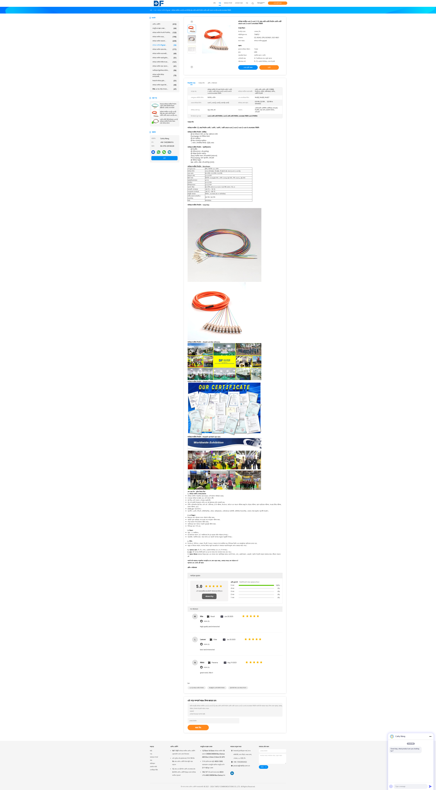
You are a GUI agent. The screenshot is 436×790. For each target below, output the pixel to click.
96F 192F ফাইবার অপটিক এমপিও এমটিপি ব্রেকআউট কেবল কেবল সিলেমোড (183, 752)
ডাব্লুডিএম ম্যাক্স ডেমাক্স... (164, 28)
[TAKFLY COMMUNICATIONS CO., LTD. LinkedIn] (232, 773)
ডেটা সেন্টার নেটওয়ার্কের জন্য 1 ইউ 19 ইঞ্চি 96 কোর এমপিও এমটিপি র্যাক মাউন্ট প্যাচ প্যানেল (183, 761)
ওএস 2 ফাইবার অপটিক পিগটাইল (197, 688)
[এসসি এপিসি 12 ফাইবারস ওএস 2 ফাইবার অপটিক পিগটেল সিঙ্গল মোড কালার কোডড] (155, 121)
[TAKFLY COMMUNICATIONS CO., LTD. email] (153, 152)
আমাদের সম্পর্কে (154, 757)
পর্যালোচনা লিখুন (209, 596)
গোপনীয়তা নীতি (154, 770)
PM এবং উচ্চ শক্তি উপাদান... (164, 89)
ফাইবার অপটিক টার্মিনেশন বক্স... (164, 62)
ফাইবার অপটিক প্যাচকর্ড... (164, 41)
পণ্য (151, 754)
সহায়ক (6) (206, 644)
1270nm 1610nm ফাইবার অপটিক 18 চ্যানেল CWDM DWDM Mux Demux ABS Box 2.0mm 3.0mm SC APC (213, 754)
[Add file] (391, 786)
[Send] (430, 786)
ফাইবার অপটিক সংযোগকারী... (164, 54)
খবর (151, 760)
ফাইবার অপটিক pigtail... (164, 45)
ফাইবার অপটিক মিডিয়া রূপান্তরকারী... (164, 75)
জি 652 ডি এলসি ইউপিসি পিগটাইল (217, 688)
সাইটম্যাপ (152, 763)
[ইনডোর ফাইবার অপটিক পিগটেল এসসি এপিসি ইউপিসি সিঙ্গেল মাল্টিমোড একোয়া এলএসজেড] (155, 106)
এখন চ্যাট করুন (278, 3)
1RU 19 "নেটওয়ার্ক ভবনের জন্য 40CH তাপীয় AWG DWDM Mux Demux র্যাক (213, 773)
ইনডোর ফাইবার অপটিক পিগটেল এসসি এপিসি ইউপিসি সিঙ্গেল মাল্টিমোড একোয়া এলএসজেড (168, 105)
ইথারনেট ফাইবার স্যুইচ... (164, 81)
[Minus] (430, 736)
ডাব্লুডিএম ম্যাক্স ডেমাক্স (206, 746)
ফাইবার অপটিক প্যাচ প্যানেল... (164, 66)
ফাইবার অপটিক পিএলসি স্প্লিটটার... (164, 33)
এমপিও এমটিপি (164, 24)
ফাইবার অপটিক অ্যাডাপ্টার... (164, 49)
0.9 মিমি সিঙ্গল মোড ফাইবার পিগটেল (238, 688)
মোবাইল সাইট (153, 767)
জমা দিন (198, 727)
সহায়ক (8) (206, 621)
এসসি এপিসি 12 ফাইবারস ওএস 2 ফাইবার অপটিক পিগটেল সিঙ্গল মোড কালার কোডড (169, 121)
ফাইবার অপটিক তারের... (164, 37)
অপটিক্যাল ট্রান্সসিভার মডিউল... (164, 70)
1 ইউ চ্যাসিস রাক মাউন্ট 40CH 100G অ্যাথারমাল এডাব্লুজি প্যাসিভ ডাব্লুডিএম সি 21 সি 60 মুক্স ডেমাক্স (213, 764)
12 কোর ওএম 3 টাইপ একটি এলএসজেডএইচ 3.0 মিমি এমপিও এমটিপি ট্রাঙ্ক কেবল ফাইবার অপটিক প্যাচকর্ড (184, 772)
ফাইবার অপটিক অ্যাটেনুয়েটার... (164, 58)
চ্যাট (164, 158)
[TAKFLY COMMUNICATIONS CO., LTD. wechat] (164, 152)
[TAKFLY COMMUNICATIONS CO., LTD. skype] (169, 152)
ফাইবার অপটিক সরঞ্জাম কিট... (164, 85)
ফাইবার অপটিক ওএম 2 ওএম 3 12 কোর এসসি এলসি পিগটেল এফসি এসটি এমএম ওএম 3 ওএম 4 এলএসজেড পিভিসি (168, 113)
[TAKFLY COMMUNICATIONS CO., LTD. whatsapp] (158, 152)
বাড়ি (151, 751)
